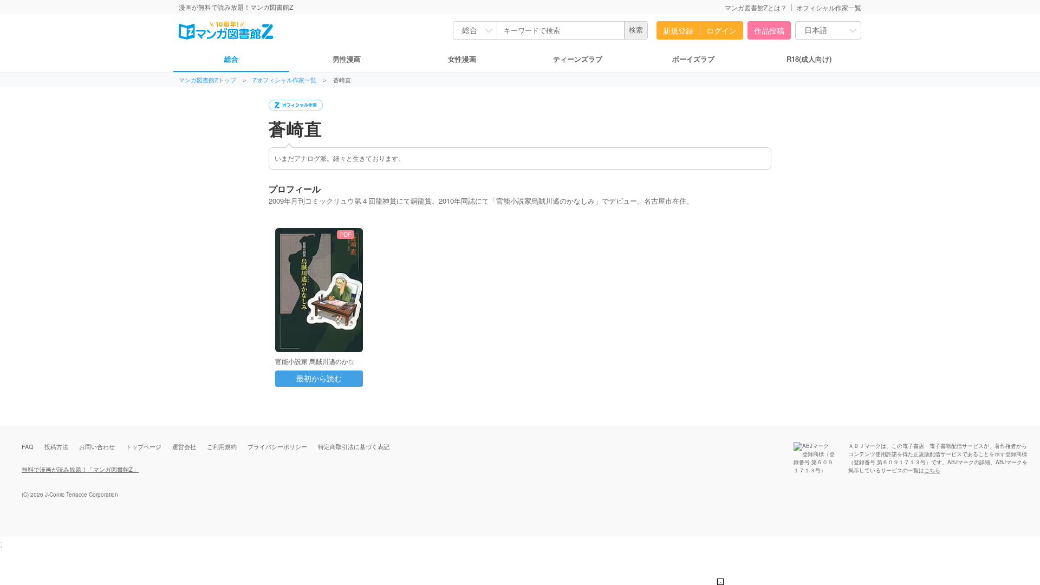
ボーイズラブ (693, 59)
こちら (932, 470)
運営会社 (184, 446)
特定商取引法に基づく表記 (353, 446)
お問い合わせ (97, 446)
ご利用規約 (222, 446)
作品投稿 (769, 30)
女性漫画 (462, 59)
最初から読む (319, 378)
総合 (231, 59)
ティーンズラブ (577, 59)
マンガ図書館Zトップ (207, 80)
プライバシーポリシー (277, 446)
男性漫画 (347, 59)
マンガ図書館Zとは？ (756, 7)
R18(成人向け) (808, 59)
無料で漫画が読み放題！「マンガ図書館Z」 (80, 469)
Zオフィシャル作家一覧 (284, 80)
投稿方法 (56, 446)
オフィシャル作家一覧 (828, 7)
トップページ (143, 446)
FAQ (28, 446)
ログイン (721, 30)
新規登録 (678, 30)
